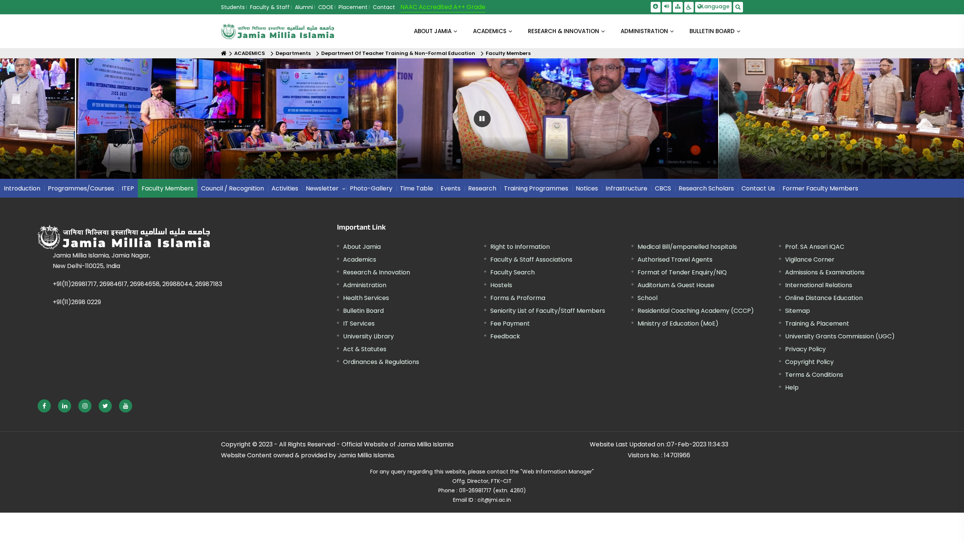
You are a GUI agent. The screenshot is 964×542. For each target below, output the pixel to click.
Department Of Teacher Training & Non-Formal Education (398, 53)
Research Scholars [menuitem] (706, 188)
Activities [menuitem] (285, 188)
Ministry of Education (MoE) (678, 323)
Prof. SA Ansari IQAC (814, 246)
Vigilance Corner (809, 259)
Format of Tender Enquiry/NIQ (682, 272)
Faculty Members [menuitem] (168, 188)
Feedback (505, 336)
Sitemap (797, 310)
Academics (359, 259)
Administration (364, 285)
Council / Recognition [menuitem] (232, 188)
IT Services (359, 323)
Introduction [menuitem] (22, 188)
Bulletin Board (363, 310)
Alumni (304, 7)
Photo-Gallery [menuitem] (371, 188)
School (647, 298)
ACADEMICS (489, 31)
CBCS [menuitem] (663, 188)
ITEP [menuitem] (128, 188)
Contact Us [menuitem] (758, 188)
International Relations (818, 285)
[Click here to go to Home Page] (277, 31)
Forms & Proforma (517, 298)
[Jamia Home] (146, 237)
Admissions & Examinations (825, 272)
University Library (368, 336)
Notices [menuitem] (587, 188)
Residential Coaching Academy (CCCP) (696, 310)
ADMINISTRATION (644, 31)
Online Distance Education (824, 298)
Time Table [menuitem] (416, 188)
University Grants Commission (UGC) (840, 336)
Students (233, 7)
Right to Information (520, 246)
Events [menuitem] (451, 188)
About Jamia (432, 31)
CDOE (325, 7)
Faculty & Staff (270, 7)
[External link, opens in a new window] (44, 406)
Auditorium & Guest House (676, 285)
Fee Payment (510, 323)
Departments (293, 53)
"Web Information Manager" (557, 471)
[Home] (224, 53)
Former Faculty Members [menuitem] (820, 188)
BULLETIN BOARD (712, 31)
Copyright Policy (809, 362)
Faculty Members (508, 53)
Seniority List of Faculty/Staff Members (547, 310)
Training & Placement (817, 323)
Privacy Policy (805, 349)
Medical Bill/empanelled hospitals (687, 246)
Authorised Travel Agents (675, 259)
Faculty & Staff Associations (531, 259)
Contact (384, 7)
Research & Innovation (376, 272)
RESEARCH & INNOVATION (563, 31)
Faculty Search (512, 272)
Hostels (501, 285)
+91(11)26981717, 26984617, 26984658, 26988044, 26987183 (137, 284)
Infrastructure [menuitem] (626, 188)
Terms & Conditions (814, 374)
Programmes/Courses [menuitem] (81, 188)
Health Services (366, 298)
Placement (353, 7)
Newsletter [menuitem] (322, 188)
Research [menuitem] (482, 188)
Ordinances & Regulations (381, 362)
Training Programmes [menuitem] (536, 188)
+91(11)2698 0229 (77, 302)
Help (792, 387)
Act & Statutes (364, 349)
